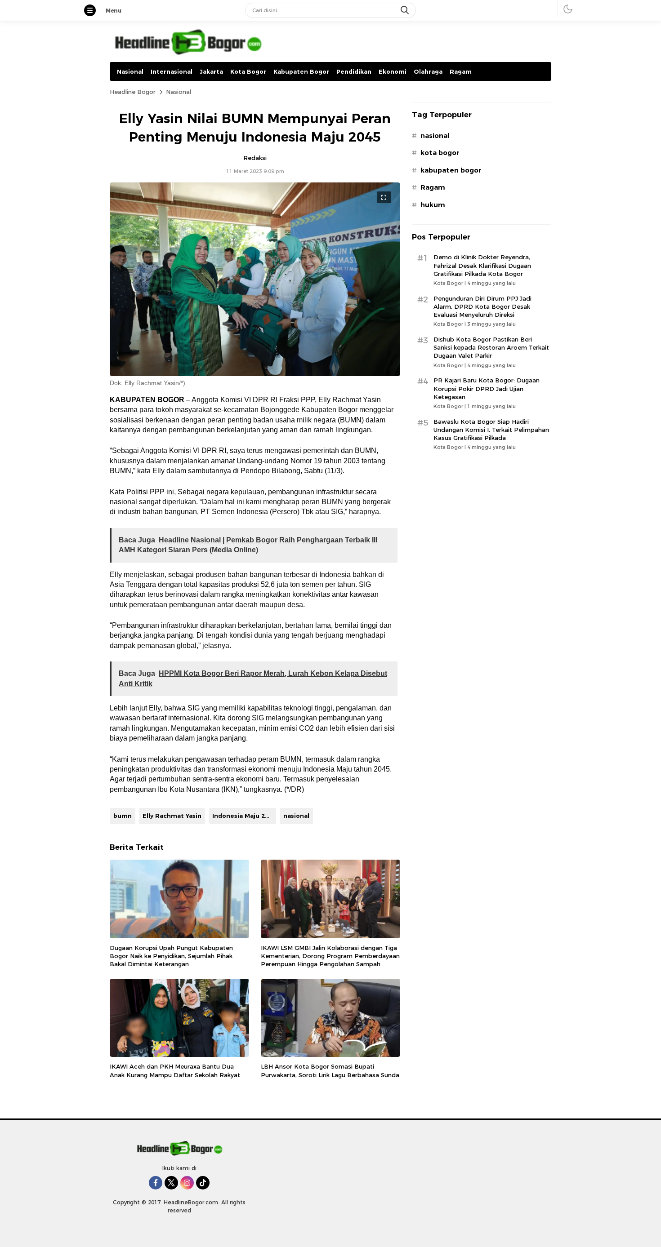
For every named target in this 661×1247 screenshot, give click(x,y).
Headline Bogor (133, 91)
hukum (432, 205)
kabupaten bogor (451, 170)
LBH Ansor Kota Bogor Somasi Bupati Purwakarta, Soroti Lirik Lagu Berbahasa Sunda (330, 1070)
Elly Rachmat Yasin (172, 815)
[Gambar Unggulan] (255, 374)
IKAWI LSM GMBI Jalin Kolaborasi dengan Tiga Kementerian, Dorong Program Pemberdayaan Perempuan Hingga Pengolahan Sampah (330, 955)
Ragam (432, 187)
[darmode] (568, 9)
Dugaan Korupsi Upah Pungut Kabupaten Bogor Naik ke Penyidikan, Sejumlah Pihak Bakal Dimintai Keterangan (171, 955)
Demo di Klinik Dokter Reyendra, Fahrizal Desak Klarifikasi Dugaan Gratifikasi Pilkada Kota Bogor (482, 265)
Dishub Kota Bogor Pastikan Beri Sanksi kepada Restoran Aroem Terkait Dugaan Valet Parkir (491, 347)
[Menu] (94, 11)
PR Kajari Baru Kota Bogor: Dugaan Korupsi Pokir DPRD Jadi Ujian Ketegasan (486, 388)
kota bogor (440, 153)
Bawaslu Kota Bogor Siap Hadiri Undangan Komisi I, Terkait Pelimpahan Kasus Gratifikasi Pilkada (491, 429)
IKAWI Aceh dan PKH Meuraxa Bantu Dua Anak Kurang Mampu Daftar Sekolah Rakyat (175, 1070)
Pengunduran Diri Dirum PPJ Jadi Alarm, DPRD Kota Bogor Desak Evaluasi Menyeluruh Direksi (482, 306)
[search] (405, 10)
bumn (122, 815)
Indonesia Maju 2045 (244, 815)
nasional (296, 815)
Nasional (178, 91)
